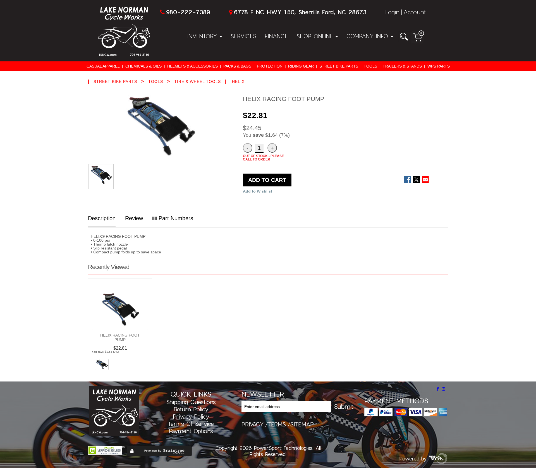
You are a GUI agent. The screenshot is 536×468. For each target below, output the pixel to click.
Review (134, 218)
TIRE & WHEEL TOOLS (197, 81)
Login (392, 11)
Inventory (203, 36)
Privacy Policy (191, 416)
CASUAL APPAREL (103, 66)
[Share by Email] (425, 179)
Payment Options (191, 431)
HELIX (238, 81)
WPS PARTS (438, 66)
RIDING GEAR (301, 66)
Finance (276, 36)
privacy (252, 424)
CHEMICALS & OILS (143, 66)
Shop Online (315, 36)
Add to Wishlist (257, 191)
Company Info (368, 36)
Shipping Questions (191, 402)
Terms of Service (191, 423)
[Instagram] (443, 389)
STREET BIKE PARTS (338, 66)
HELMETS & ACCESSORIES (192, 66)
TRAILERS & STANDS (402, 66)
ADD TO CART (267, 180)
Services (243, 36)
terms (277, 424)
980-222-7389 (188, 11)
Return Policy (191, 409)
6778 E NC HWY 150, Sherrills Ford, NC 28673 (300, 11)
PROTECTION (270, 66)
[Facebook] (438, 389)
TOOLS (370, 66)
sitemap (302, 424)
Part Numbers (175, 218)
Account (414, 11)
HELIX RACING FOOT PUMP (120, 337)
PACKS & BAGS (237, 66)
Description (102, 218)
